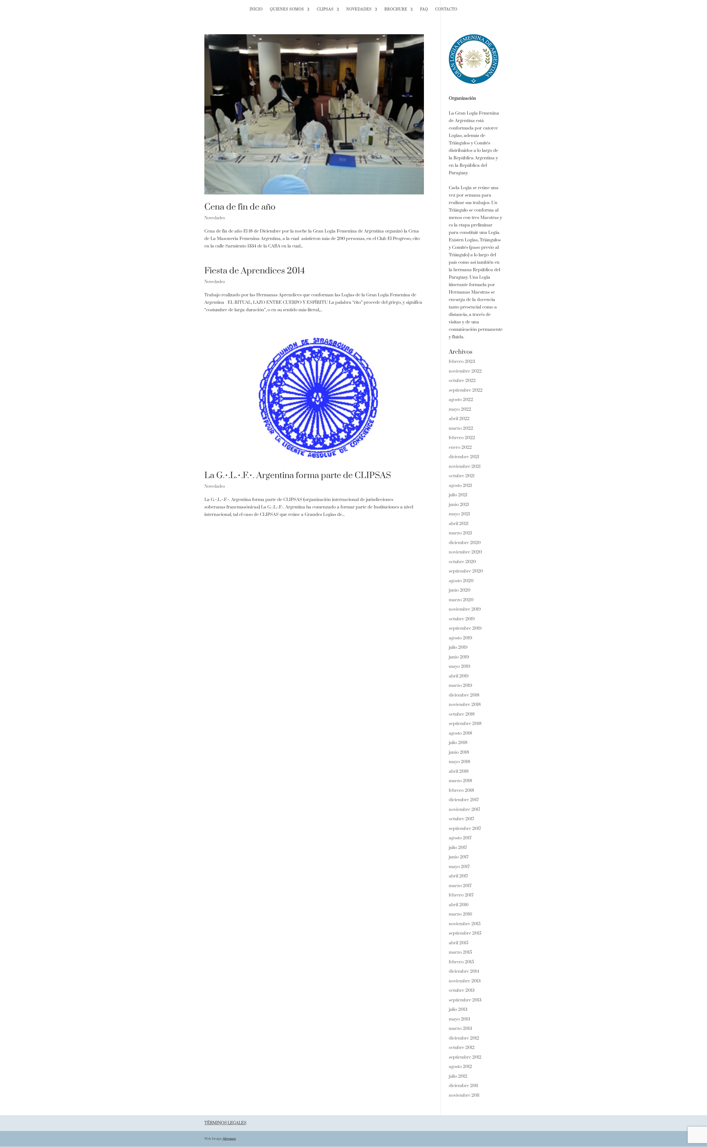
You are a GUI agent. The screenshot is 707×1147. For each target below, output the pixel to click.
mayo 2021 (459, 514)
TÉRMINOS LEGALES (225, 1123)
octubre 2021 (461, 476)
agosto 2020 (461, 581)
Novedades (359, 9)
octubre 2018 (462, 714)
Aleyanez (229, 1139)
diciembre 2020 (465, 542)
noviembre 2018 (465, 704)
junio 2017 (459, 857)
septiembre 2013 (465, 1000)
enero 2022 (460, 447)
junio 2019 (459, 657)
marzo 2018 (460, 781)
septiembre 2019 (465, 628)
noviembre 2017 (464, 809)
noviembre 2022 (465, 371)
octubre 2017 (461, 819)
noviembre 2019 (465, 609)
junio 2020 (459, 590)
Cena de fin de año (240, 207)
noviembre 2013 (465, 981)
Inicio (256, 9)
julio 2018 (458, 742)
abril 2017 (458, 876)
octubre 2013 (461, 990)
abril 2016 (459, 905)
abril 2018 (459, 771)
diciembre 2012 (464, 1038)
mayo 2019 (459, 666)
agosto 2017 (460, 838)
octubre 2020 (462, 562)
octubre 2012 (461, 1047)
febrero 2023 (462, 361)
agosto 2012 (460, 1066)
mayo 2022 (460, 409)
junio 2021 (459, 504)
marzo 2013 (460, 1028)
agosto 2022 (461, 399)
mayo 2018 (459, 761)
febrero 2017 (461, 895)
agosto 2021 (460, 485)
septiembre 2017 (465, 828)
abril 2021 (458, 523)
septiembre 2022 (465, 390)
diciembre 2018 (464, 695)
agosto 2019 (460, 638)
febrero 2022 (462, 438)
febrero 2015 (461, 962)
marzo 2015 (460, 952)
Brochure (395, 9)
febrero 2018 (461, 790)
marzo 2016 (460, 914)
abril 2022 (459, 418)
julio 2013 (458, 1009)
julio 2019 (458, 647)
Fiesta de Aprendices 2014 (254, 270)
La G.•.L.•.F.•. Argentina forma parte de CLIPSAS (297, 475)
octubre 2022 (462, 380)
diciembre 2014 (464, 971)
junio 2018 (459, 752)
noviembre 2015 (465, 924)
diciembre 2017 (464, 800)
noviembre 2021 (465, 466)
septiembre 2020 (466, 571)
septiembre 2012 (465, 1057)
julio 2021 (458, 495)
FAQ (424, 9)
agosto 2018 (460, 733)
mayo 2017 (459, 866)
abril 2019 (459, 676)
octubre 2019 (462, 619)
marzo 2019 (460, 685)
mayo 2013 (459, 1019)
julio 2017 (458, 847)
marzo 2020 (461, 600)
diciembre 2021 (464, 457)
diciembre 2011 (463, 1085)
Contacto (446, 9)
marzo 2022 (461, 428)
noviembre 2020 (465, 552)
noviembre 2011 (464, 1095)
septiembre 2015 (465, 933)
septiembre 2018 (465, 723)
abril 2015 (458, 943)
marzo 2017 (460, 885)
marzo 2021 (460, 533)
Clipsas (325, 9)
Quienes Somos (287, 9)
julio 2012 (458, 1076)
